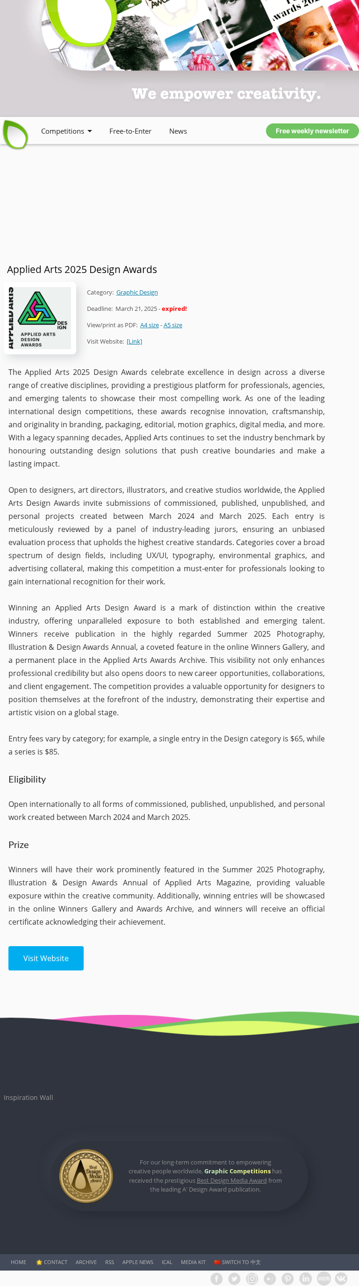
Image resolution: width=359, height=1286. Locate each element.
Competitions (62, 131)
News (178, 131)
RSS (109, 1261)
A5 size (173, 325)
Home (18, 1261)
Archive (86, 1261)
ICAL (167, 1261)
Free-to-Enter (130, 131)
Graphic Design (137, 292)
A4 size (149, 325)
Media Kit (193, 1261)
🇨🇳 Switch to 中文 (237, 1261)
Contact (55, 1261)
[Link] (134, 341)
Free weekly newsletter (312, 131)
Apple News (137, 1261)
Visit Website (46, 958)
